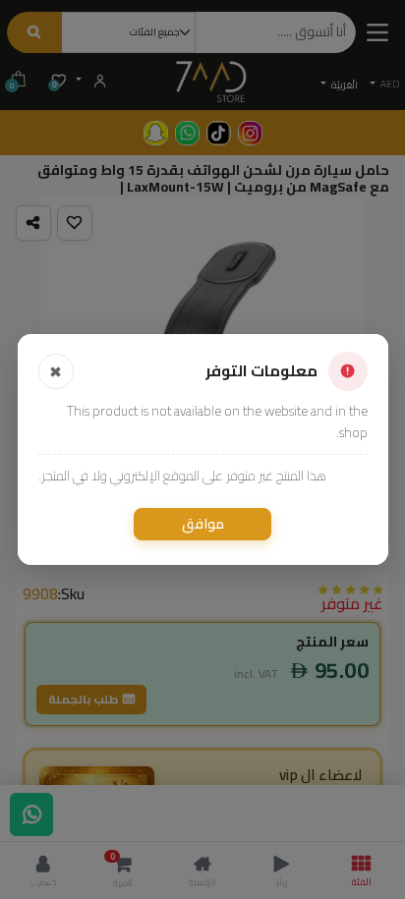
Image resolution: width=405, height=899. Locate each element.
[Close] (56, 371)
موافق (203, 523)
